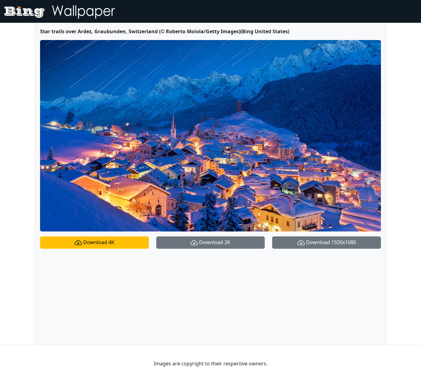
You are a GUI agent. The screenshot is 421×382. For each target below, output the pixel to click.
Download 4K (98, 242)
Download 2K (214, 242)
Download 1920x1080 (330, 242)
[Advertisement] (210, 297)
